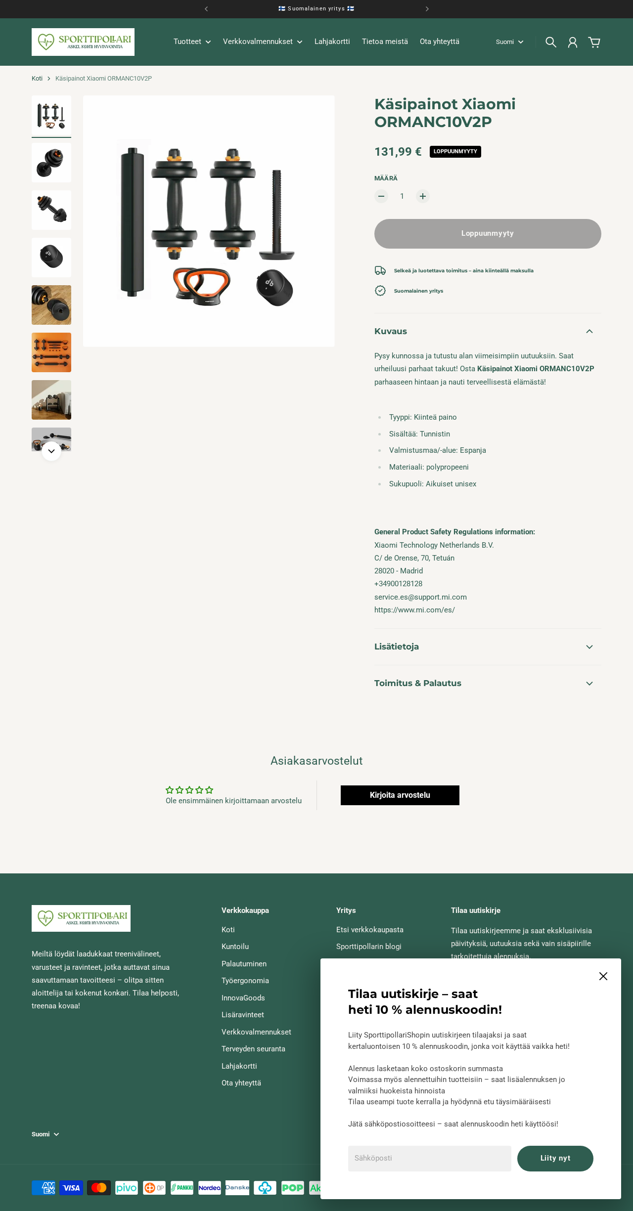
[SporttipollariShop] (83, 42)
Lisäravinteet (243, 1014)
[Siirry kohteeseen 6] (51, 352)
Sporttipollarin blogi (369, 946)
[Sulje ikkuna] (603, 976)
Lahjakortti (239, 1066)
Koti (37, 78)
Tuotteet (187, 42)
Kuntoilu (235, 946)
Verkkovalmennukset (256, 1032)
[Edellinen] (206, 9)
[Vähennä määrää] (381, 196)
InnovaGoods (243, 998)
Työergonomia (245, 980)
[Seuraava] (427, 9)
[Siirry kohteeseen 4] (51, 257)
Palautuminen (244, 963)
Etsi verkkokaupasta (370, 929)
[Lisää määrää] (423, 196)
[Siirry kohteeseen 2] (51, 162)
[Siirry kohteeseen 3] (51, 210)
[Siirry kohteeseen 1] (51, 115)
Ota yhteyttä (241, 1083)
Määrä (386, 178)
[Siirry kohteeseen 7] (51, 400)
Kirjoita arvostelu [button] (400, 795)
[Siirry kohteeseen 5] (51, 305)
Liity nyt (556, 1158)
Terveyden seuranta (253, 1048)
